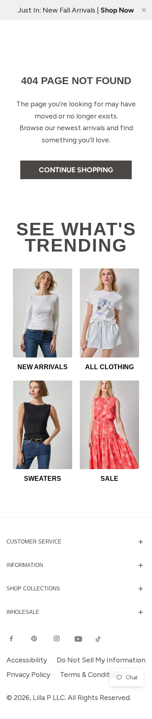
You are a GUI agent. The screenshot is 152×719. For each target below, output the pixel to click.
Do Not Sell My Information (101, 660)
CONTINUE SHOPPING (76, 169)
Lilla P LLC (49, 697)
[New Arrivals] (42, 313)
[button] (76, 542)
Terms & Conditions (91, 674)
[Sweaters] (42, 425)
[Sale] (109, 425)
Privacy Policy (28, 674)
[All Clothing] (109, 313)
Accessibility (26, 660)
